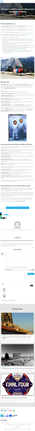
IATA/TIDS (28, 50)
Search (32, 285)
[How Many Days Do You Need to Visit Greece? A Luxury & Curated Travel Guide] (17, 354)
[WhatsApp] (1, 215)
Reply (33, 247)
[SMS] (1, 218)
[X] (1, 214)
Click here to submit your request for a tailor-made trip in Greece (17, 207)
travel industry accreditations (19, 50)
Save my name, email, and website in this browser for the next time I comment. (16, 267)
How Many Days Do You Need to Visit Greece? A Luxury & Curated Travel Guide (17, 368)
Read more (13, 341)
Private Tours (6, 214)
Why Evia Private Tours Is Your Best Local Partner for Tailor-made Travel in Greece (17, 240)
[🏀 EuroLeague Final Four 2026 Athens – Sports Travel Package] (17, 384)
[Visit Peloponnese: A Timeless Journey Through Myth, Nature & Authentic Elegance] (17, 323)
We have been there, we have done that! (26, 32)
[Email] (1, 216)
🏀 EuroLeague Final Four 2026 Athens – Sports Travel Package (14, 397)
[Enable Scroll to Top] (33, 429)
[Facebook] (1, 213)
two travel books (14, 30)
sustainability (11, 52)
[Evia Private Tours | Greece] (2, 1)
